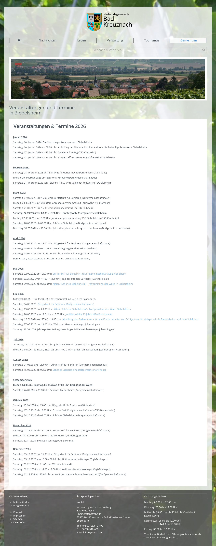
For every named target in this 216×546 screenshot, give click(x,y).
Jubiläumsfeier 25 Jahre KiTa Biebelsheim (89, 314)
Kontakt (17, 512)
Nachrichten (47, 40)
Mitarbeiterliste (22, 502)
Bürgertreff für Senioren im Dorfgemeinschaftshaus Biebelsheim (90, 273)
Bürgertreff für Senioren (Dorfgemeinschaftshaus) (65, 304)
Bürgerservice (21, 505)
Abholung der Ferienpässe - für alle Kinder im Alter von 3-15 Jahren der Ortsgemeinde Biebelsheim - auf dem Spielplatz (130, 319)
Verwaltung (115, 40)
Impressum (19, 515)
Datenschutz (20, 522)
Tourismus (151, 40)
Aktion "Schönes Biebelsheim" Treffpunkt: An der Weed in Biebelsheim (93, 283)
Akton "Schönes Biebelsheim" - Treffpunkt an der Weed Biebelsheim (92, 309)
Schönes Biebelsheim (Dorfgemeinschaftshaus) (79, 369)
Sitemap (18, 519)
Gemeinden (188, 40)
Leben (81, 40)
